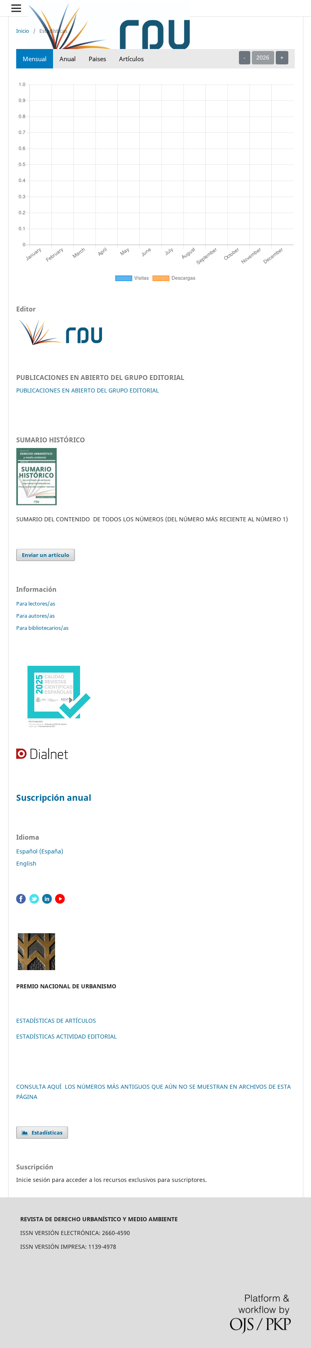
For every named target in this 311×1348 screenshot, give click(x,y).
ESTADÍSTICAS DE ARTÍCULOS (56, 1020)
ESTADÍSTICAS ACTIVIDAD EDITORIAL (66, 1036)
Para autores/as (35, 615)
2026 (262, 57)
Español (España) (39, 851)
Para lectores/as (35, 603)
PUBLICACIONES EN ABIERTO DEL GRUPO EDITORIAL (87, 390)
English (26, 863)
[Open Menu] (16, 8)
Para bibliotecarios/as (42, 627)
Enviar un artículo (45, 555)
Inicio (22, 30)
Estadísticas (45, 1132)
